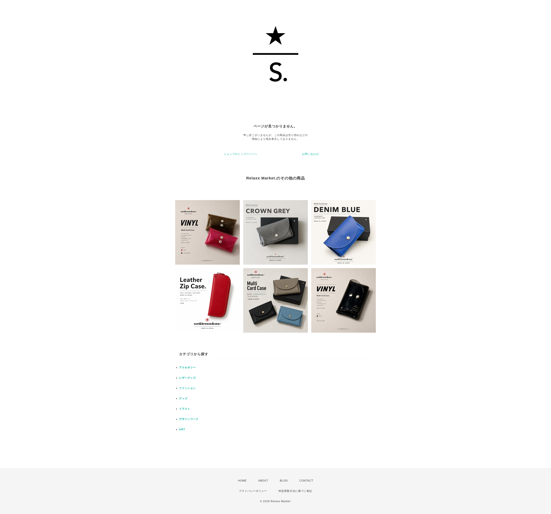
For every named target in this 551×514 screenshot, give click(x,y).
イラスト (184, 408)
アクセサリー (187, 367)
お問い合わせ (310, 154)
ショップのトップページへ (240, 154)
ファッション (187, 388)
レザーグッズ (187, 377)
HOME (242, 480)
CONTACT (306, 480)
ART (182, 429)
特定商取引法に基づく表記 (295, 490)
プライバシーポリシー (253, 490)
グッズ (183, 398)
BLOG (284, 480)
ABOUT (263, 480)
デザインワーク (189, 419)
